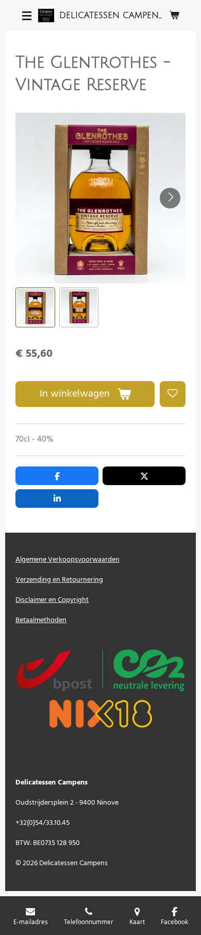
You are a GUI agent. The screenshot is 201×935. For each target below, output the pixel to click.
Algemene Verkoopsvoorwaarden (67, 560)
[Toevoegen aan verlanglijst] (173, 394)
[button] (35, 307)
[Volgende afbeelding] (170, 198)
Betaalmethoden (40, 620)
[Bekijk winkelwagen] (174, 15)
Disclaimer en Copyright (52, 600)
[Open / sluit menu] (26, 15)
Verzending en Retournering (59, 580)
